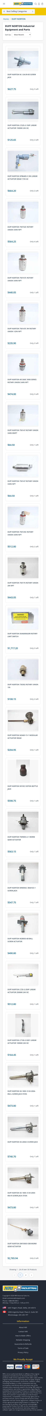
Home (6, 19)
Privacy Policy (23, 1352)
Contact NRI (23, 1331)
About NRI (23, 1327)
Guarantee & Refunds (23, 1344)
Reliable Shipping (23, 1340)
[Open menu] (4, 4)
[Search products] (36, 4)
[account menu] (39, 4)
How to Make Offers (23, 1336)
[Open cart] (42, 4)
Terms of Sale (23, 1348)
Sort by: (8, 35)
